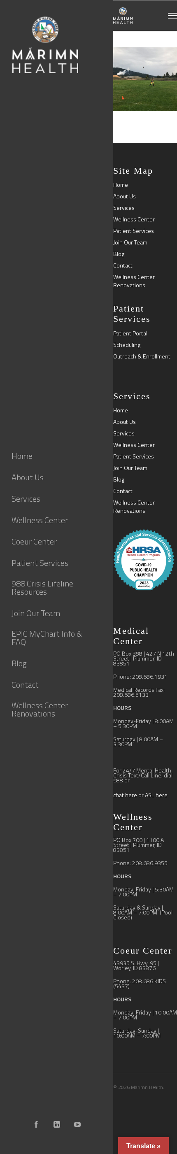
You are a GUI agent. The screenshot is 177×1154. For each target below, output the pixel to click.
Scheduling (126, 345)
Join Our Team (130, 242)
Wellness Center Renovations (134, 281)
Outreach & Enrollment (141, 356)
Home (120, 185)
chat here (125, 795)
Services (124, 208)
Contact (123, 265)
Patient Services (133, 231)
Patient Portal (130, 333)
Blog (118, 254)
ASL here (156, 795)
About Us (124, 196)
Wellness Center (134, 219)
